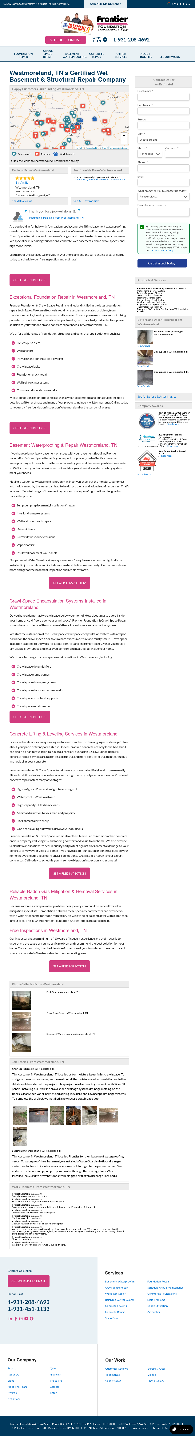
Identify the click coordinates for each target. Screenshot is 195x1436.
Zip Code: (172, 148)
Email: (141, 176)
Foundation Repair (23, 55)
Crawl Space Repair (48, 53)
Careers (54, 1386)
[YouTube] (26, 1318)
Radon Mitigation (157, 1305)
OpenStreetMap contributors (115, 147)
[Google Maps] (31, 1318)
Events (12, 1368)
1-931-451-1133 (29, 1308)
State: (142, 148)
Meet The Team (17, 1386)
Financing (55, 1374)
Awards (12, 1392)
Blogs (11, 1380)
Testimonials (113, 1374)
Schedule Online (65, 40)
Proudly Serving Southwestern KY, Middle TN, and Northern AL (36, 3)
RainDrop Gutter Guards (119, 1299)
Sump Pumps (113, 1318)
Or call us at (15, 1293)
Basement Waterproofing (72, 55)
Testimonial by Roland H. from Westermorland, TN (99, 179)
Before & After (156, 1368)
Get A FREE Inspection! (29, 280)
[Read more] (173, 424)
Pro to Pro (56, 1380)
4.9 (174, 4)
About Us (13, 1374)
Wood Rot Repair (115, 1293)
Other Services (121, 55)
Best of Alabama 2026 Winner (174, 412)
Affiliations (14, 1398)
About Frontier (145, 55)
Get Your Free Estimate (28, 1281)
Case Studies (113, 1380)
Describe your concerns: (151, 205)
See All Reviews (22, 201)
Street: (142, 119)
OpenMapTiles (92, 147)
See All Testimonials (86, 201)
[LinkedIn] (10, 1318)
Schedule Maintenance (105, 4)
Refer (53, 1392)
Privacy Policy (140, 1428)
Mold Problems (156, 1299)
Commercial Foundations (162, 1293)
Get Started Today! (162, 263)
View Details (143, 345)
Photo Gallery (156, 1380)
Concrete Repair (96, 55)
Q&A (53, 1368)
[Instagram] (21, 1318)
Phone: (142, 162)
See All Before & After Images (156, 396)
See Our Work (170, 56)
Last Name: (145, 105)
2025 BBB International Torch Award (170, 435)
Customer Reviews (116, 1368)
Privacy (169, 250)
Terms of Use (157, 250)
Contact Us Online (20, 1270)
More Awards (144, 474)
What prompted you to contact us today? (162, 190)
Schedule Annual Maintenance (165, 1287)
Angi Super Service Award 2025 (171, 452)
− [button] (124, 141)
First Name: (145, 90)
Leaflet (79, 147)
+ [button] (124, 135)
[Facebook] (15, 1318)
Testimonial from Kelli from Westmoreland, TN (56, 217)
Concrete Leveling (116, 1305)
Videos (152, 1374)
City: (141, 133)
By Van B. (21, 182)
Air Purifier (153, 1311)
